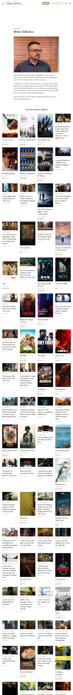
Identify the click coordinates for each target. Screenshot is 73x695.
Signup (46, 3)
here (30, 99)
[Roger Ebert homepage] (12, 3)
